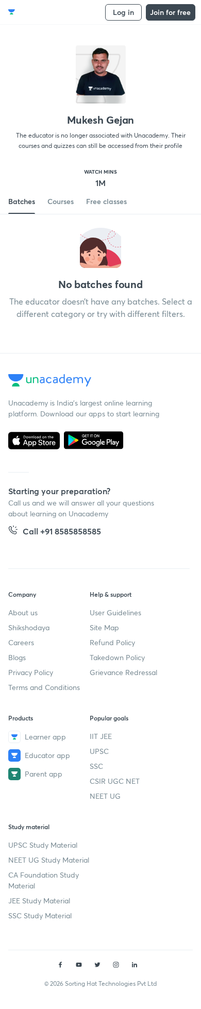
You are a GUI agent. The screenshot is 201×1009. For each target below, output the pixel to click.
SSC (96, 766)
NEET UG (105, 796)
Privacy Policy (30, 672)
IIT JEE (101, 736)
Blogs (17, 657)
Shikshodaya (28, 627)
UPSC (99, 751)
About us (23, 612)
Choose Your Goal (53, 12)
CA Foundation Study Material (43, 880)
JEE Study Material (39, 900)
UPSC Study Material (42, 845)
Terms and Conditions (44, 687)
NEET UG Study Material (48, 860)
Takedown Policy (117, 657)
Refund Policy (112, 642)
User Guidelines (115, 612)
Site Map (104, 627)
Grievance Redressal (123, 672)
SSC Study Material (40, 915)
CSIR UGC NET (115, 781)
